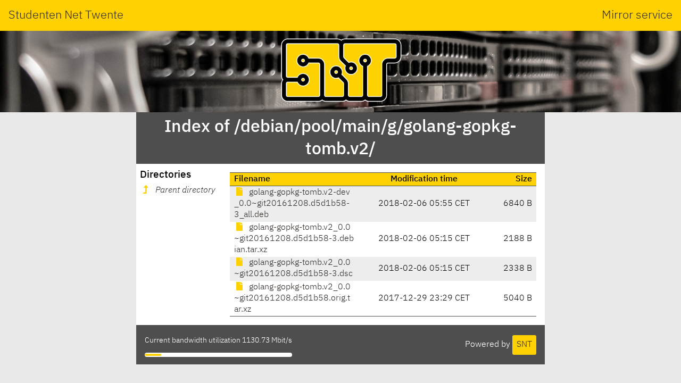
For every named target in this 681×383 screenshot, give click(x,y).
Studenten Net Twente (66, 15)
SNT (524, 344)
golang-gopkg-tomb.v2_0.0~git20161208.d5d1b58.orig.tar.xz (292, 298)
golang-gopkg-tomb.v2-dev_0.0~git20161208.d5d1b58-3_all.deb (292, 203)
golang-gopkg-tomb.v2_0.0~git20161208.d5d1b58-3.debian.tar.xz (294, 238)
